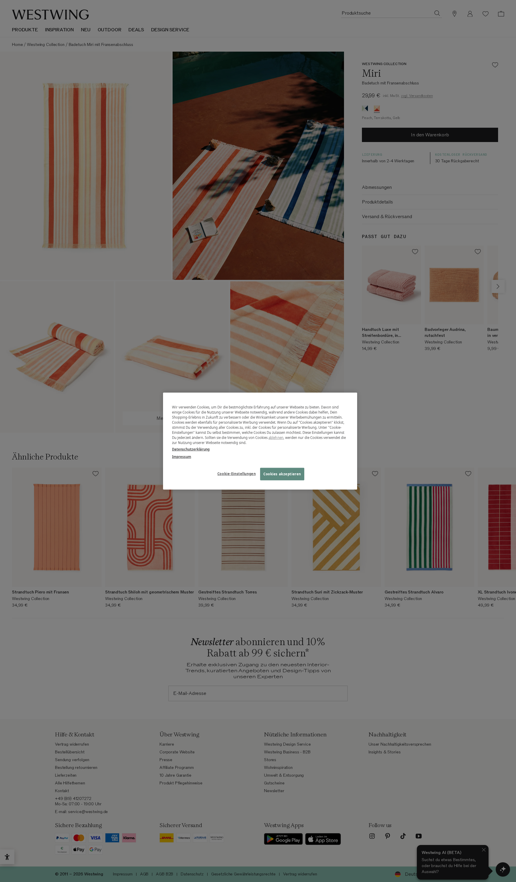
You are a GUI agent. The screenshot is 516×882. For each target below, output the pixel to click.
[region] (260, 441)
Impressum (181, 456)
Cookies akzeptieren (282, 473)
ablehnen (275, 437)
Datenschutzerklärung (191, 449)
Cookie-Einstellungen (236, 473)
